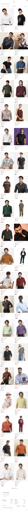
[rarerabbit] (14, 2)
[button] (27, 152)
